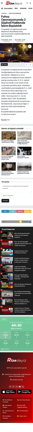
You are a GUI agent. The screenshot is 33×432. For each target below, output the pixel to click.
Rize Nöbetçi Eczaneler (7, 401)
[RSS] (22, 386)
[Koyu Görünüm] (30, 3)
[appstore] (8, 392)
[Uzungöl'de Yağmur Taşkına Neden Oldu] (8, 135)
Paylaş (5, 64)
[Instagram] (16, 386)
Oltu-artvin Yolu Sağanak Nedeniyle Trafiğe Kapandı (23, 142)
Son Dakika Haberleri (7, 417)
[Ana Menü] (2, 3)
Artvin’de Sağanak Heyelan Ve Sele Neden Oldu (7, 158)
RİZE (16, 8)
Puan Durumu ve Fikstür (8, 411)
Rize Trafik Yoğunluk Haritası (22, 406)
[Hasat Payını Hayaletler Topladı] (24, 151)
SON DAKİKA (7, 8)
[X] (13, 386)
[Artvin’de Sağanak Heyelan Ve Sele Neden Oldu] (8, 151)
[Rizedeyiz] (14, 3)
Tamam (22, 429)
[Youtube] (19, 386)
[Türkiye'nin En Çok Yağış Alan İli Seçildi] (24, 166)
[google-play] (24, 392)
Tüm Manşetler (23, 410)
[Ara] (27, 3)
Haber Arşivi (23, 416)
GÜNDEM (23, 8)
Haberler (4, 13)
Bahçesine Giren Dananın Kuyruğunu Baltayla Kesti (7, 173)
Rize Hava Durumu (25, 400)
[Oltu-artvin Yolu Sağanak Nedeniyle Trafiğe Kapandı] (24, 135)
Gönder (5, 200)
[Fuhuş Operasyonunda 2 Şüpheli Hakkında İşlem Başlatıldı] (16, 52)
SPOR (30, 8)
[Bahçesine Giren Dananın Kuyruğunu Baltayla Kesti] (8, 166)
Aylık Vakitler (6, 349)
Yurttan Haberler (15, 13)
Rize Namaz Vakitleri (7, 406)
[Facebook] (10, 386)
